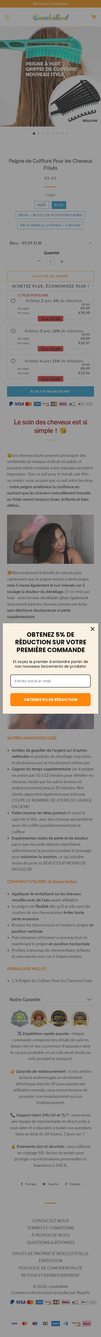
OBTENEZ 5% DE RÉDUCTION (50, 699)
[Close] (92, 629)
